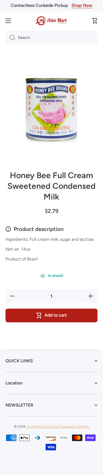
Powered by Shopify (74, 426)
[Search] (10, 38)
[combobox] (51, 38)
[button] (95, 21)
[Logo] (51, 21)
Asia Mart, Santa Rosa (43, 426)
